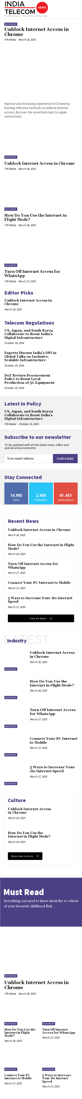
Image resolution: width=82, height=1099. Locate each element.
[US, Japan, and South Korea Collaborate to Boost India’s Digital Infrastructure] (70, 335)
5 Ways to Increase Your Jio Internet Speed (40, 600)
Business (10, 24)
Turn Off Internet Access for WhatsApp (32, 273)
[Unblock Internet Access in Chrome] (41, 71)
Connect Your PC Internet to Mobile (39, 583)
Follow (41, 484)
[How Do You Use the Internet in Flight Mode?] (41, 194)
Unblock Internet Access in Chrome (36, 32)
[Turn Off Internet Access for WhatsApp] (41, 250)
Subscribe (65, 459)
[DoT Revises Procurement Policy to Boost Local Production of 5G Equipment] (70, 380)
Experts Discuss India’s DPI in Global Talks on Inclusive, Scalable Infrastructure (30, 356)
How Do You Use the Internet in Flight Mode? (35, 217)
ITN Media (10, 39)
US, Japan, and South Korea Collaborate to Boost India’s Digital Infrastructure (28, 334)
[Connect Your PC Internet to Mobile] (15, 745)
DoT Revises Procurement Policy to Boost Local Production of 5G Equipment (29, 379)
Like (16, 484)
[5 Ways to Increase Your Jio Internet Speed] (15, 774)
